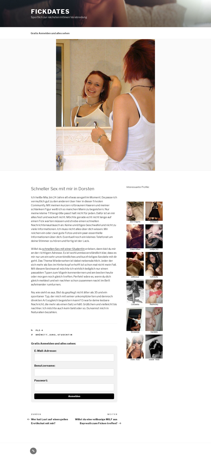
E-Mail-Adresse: (45, 350)
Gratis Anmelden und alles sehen (50, 33)
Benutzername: (44, 365)
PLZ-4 (39, 330)
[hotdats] (145, 359)
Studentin (65, 335)
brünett (42, 335)
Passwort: (41, 380)
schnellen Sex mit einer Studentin (63, 248)
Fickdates (50, 11)
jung (52, 335)
